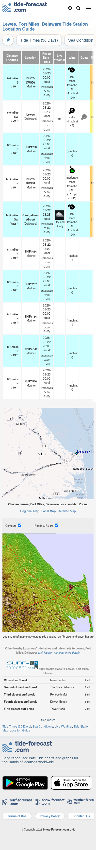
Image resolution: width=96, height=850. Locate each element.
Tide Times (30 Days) (39, 40)
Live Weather (63, 726)
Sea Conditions (42, 726)
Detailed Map (67, 511)
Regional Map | (30, 511)
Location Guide (20, 730)
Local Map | (49, 511)
